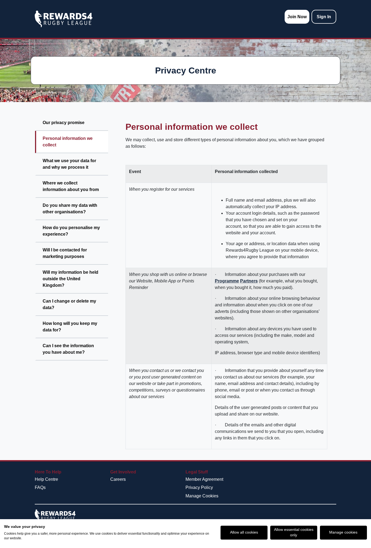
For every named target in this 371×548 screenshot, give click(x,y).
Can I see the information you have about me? (68, 349)
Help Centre (46, 479)
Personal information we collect (68, 141)
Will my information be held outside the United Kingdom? (70, 279)
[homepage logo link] (63, 19)
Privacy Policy (199, 487)
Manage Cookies (202, 496)
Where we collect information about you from (71, 186)
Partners (249, 281)
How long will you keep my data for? (70, 326)
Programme (227, 281)
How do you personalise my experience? (71, 230)
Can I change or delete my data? (69, 304)
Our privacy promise (63, 122)
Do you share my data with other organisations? (70, 208)
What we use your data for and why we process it (69, 164)
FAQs (40, 487)
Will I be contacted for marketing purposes (65, 253)
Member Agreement (204, 479)
